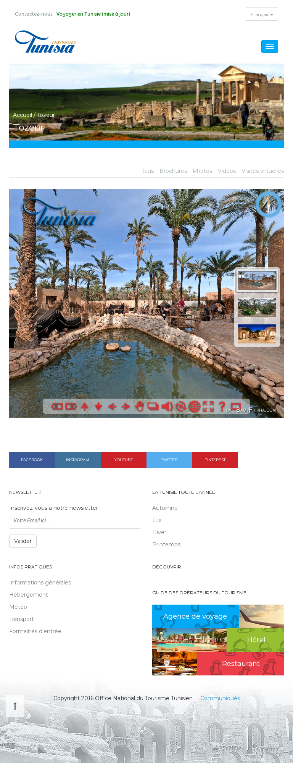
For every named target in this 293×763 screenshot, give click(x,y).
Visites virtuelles (262, 171)
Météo (18, 606)
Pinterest (214, 459)
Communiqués (220, 698)
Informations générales (40, 582)
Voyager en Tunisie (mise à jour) (93, 14)
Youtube (123, 459)
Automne (165, 507)
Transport (21, 619)
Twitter (169, 459)
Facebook (32, 459)
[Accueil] (45, 42)
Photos (202, 171)
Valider (23, 541)
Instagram (77, 459)
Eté (157, 520)
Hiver (159, 532)
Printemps (166, 544)
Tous (148, 171)
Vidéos (227, 171)
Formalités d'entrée (35, 631)
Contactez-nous (34, 14)
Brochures (173, 171)
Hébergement (28, 594)
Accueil (22, 115)
